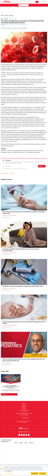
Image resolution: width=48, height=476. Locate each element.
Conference (6, 15)
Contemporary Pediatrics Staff (9, 252)
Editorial (24, 407)
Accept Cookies (35, 473)
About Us (24, 403)
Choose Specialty (22, 5)
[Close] (46, 466)
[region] (24, 470)
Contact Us (24, 406)
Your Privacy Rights (24, 414)
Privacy (24, 412)
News (26, 442)
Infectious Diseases (5, 173)
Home (2, 15)
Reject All (42, 473)
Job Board (24, 409)
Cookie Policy (9, 471)
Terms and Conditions (24, 410)
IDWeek (11, 173)
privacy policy (24, 168)
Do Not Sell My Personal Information (24, 413)
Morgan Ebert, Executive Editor (10, 215)
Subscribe (41, 166)
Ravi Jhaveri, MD (7, 362)
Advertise (24, 405)
